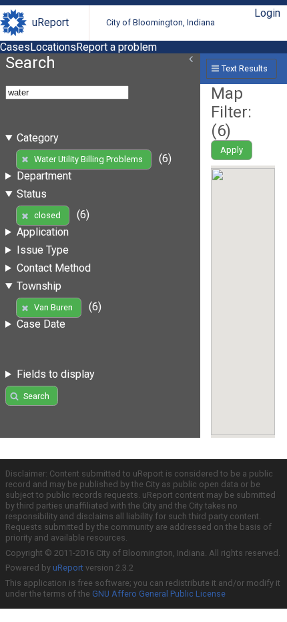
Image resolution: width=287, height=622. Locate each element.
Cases (15, 47)
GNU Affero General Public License (159, 594)
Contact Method (54, 268)
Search (36, 396)
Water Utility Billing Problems (88, 159)
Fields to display (56, 374)
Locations (53, 47)
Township (39, 286)
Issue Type (43, 250)
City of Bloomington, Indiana (160, 22)
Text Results (245, 68)
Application (43, 232)
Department (44, 176)
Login (267, 13)
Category (38, 137)
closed (47, 215)
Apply (231, 150)
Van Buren (53, 307)
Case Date (41, 324)
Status (32, 194)
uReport (50, 22)
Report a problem (116, 47)
